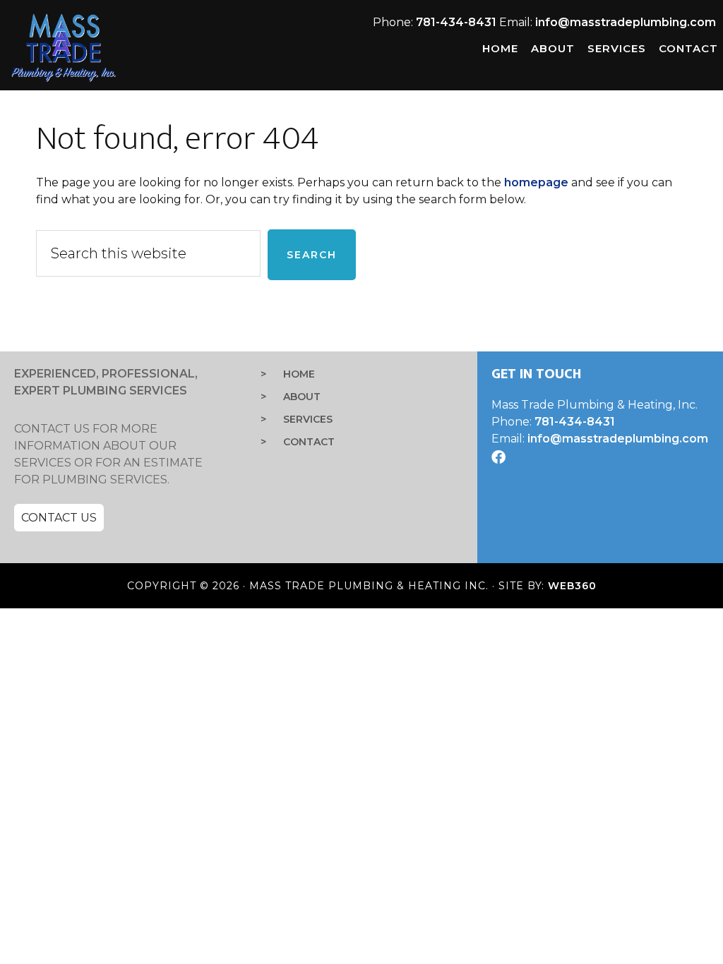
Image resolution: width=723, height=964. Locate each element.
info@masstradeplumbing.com (625, 22)
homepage (536, 182)
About (302, 396)
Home (299, 374)
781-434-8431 (456, 22)
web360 (572, 585)
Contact (309, 441)
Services (308, 419)
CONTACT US (59, 517)
